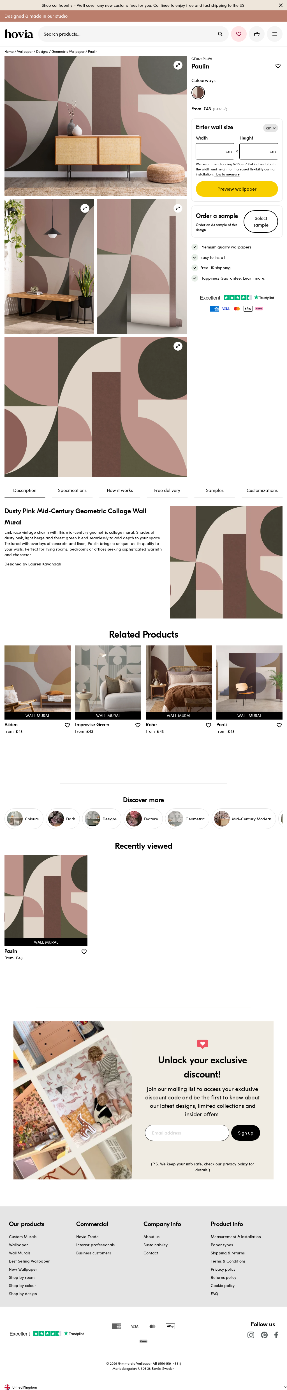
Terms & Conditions (228, 1261)
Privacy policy (223, 1269)
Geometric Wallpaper (68, 51)
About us (151, 1236)
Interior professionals (95, 1244)
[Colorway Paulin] (198, 92)
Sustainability (156, 1244)
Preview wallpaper (236, 189)
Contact (151, 1253)
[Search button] (220, 34)
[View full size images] (177, 65)
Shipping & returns (228, 1253)
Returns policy (223, 1277)
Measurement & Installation (236, 1236)
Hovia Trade (87, 1236)
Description (24, 490)
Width (214, 144)
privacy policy (235, 1164)
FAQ (214, 1293)
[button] (239, 34)
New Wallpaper (23, 1269)
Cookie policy (223, 1285)
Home (9, 51)
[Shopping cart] (257, 34)
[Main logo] (20, 34)
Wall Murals (19, 1253)
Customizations (262, 490)
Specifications (72, 490)
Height (258, 144)
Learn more (253, 278)
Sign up (245, 1133)
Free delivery (167, 490)
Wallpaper (25, 51)
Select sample (261, 221)
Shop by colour (22, 1285)
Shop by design (23, 1293)
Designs (42, 51)
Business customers (93, 1253)
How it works (120, 490)
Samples (215, 490)
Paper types (222, 1244)
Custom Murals (22, 1236)
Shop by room (21, 1277)
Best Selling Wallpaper (29, 1261)
